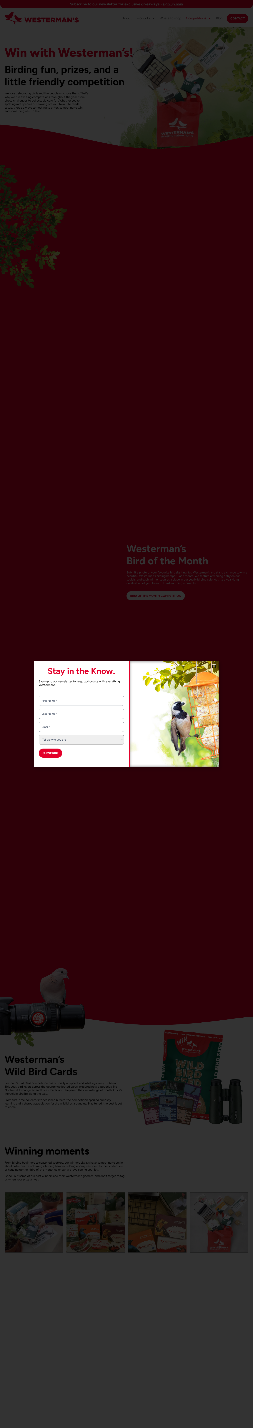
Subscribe (50, 753)
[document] (126, 714)
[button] (214, 666)
